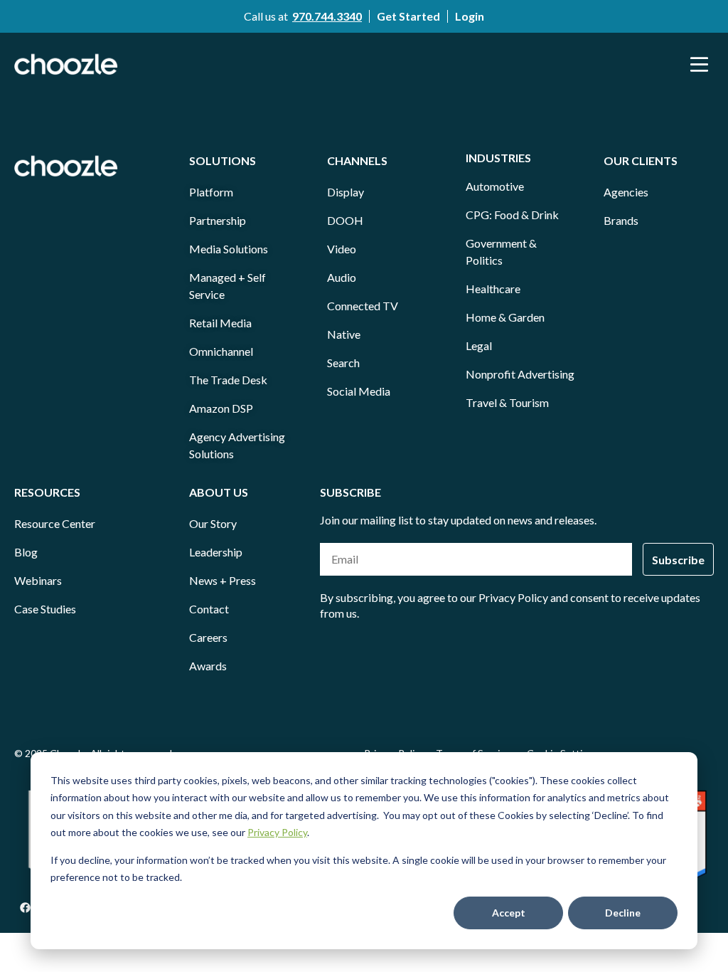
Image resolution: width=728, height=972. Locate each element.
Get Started (408, 16)
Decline (623, 913)
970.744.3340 (327, 16)
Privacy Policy (277, 832)
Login (469, 16)
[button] (699, 64)
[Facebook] (25, 908)
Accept (508, 913)
